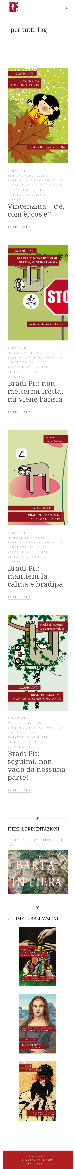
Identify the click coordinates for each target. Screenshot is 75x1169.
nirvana (16, 185)
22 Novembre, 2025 (26, 176)
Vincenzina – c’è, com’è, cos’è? (36, 210)
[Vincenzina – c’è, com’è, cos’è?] (38, 115)
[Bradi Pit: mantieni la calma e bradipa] (38, 477)
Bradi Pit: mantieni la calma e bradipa (35, 576)
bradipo (34, 181)
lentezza (17, 362)
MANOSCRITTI (37, 1163)
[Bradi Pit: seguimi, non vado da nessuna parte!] (38, 663)
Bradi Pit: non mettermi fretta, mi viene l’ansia (35, 391)
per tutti (36, 185)
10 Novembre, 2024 (26, 353)
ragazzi (57, 185)
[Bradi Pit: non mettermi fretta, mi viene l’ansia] (38, 292)
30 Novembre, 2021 (26, 723)
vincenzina (19, 200)
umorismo (35, 195)
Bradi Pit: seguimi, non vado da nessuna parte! (37, 765)
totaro (15, 195)
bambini (15, 181)
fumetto (54, 181)
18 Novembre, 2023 (26, 538)
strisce (41, 190)
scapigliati (19, 190)
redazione (19, 171)
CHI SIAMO (37, 1156)
